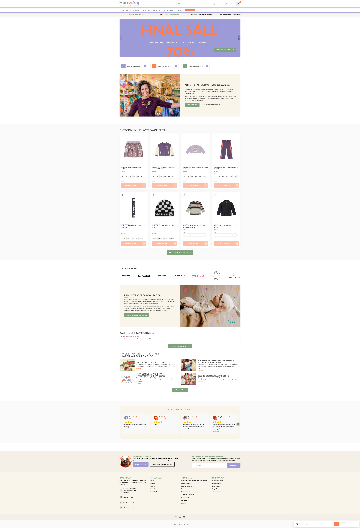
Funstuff (156, 10)
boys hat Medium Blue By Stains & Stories (164, 226)
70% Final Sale (190, 10)
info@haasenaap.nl (128, 508)
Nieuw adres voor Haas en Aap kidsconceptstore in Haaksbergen (151, 375)
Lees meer (139, 368)
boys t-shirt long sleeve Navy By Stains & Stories (195, 226)
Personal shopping (186, 486)
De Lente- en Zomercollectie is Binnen (214, 376)
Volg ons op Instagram (212, 105)
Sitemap (183, 503)
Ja (337, 524)
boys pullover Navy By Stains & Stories (225, 226)
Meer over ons (192, 105)
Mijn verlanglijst (216, 486)
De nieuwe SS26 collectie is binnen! (151, 362)
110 (134, 176)
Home (122, 10)
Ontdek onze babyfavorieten (137, 315)
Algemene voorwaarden (188, 494)
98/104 (123, 238)
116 (138, 176)
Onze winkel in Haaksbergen (162, 464)
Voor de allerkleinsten (179, 346)
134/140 (141, 238)
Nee (343, 524)
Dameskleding (169, 10)
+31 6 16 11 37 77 (128, 497)
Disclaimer (184, 500)
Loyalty (220, 14)
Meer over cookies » (352, 524)
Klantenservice (236, 14)
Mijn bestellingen (217, 483)
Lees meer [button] (216, 431)
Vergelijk (214, 489)
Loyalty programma (186, 483)
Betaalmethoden (185, 491)
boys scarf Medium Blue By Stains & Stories (133, 226)
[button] (121, 423)
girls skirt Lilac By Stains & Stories (131, 168)
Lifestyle (146, 10)
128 (123, 180)
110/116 (129, 238)
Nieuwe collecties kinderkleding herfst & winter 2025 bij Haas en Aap (216, 361)
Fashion (136, 10)
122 (142, 176)
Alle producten (216, 491)
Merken (180, 10)
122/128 (135, 238)
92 (122, 176)
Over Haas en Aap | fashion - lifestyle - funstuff (194, 480)
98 (126, 176)
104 (130, 176)
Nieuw (128, 10)
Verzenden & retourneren (188, 489)
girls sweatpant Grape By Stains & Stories (226, 168)
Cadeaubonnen (227, 14)
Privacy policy (185, 497)
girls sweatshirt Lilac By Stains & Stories (195, 168)
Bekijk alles (179, 390)
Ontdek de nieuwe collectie (178, 252)
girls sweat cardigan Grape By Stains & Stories (163, 168)
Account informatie (217, 480)
